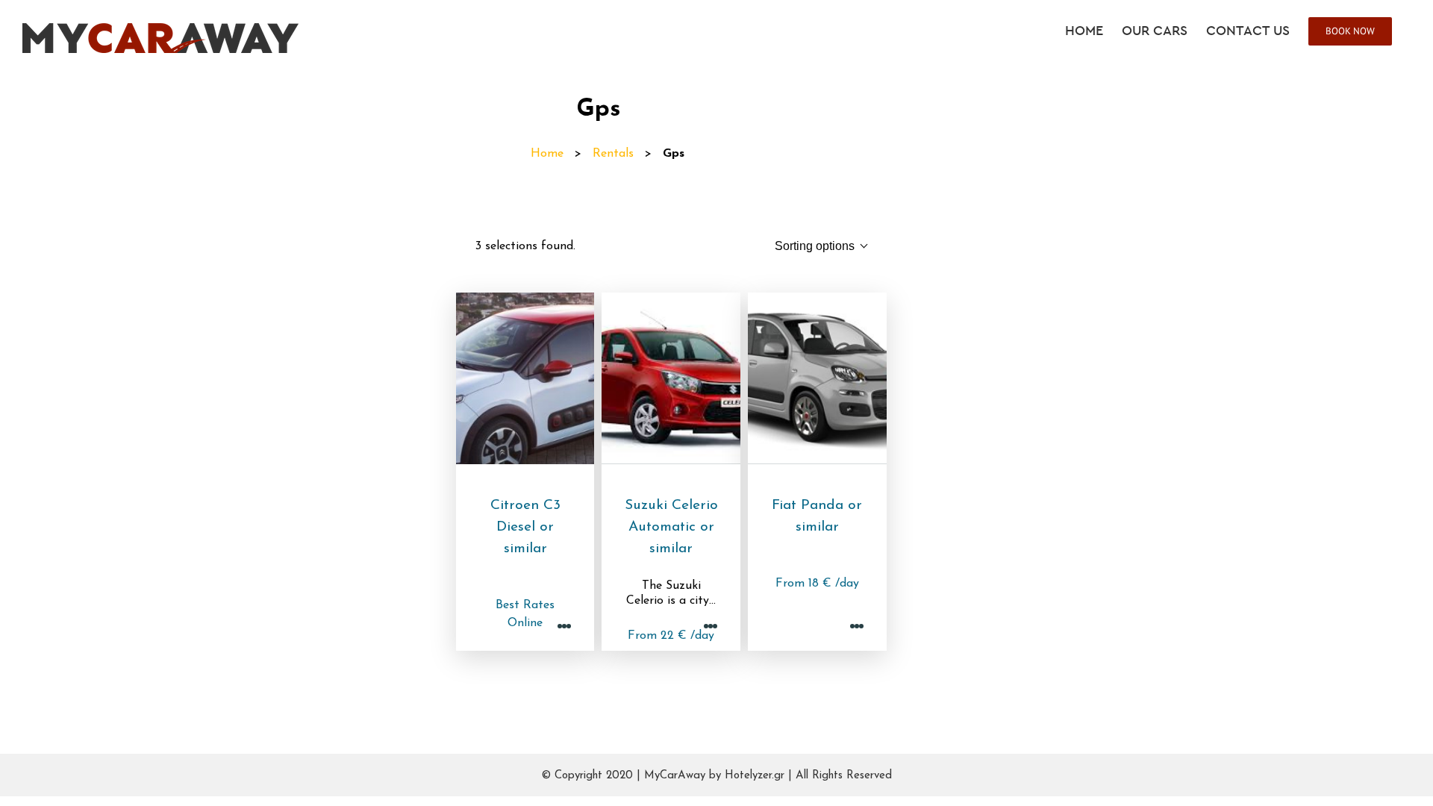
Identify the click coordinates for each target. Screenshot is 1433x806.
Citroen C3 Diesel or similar (525, 527)
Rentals (613, 154)
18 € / (817, 584)
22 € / (671, 636)
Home (547, 154)
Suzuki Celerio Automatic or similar (671, 527)
